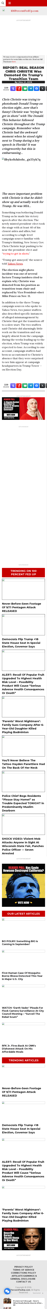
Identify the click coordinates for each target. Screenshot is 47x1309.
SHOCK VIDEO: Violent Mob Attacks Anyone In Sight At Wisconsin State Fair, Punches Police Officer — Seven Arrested (23, 846)
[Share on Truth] (13, 88)
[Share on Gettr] (19, 88)
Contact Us (23, 1282)
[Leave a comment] (7, 1291)
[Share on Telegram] (30, 88)
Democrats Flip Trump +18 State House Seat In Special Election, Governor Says (21, 643)
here (14, 62)
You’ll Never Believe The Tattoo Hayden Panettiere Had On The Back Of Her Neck (23, 764)
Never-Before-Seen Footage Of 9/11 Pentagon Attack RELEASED (21, 607)
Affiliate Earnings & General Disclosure (23, 1277)
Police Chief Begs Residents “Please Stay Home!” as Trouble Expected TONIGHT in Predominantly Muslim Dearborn (23, 803)
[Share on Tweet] (42, 88)
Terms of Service (23, 1270)
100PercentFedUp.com (18, 1290)
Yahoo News (15, 263)
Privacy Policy (23, 1267)
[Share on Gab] (24, 88)
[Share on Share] (36, 88)
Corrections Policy (23, 1273)
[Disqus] (23, 461)
